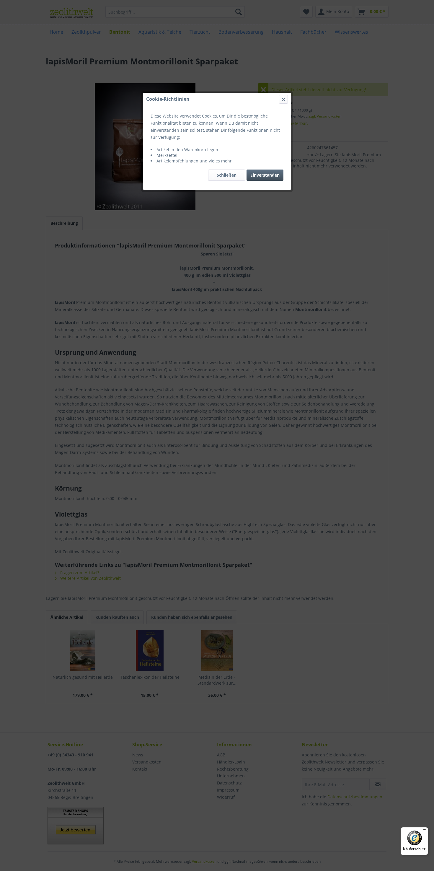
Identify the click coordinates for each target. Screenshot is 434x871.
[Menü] (424, 830)
